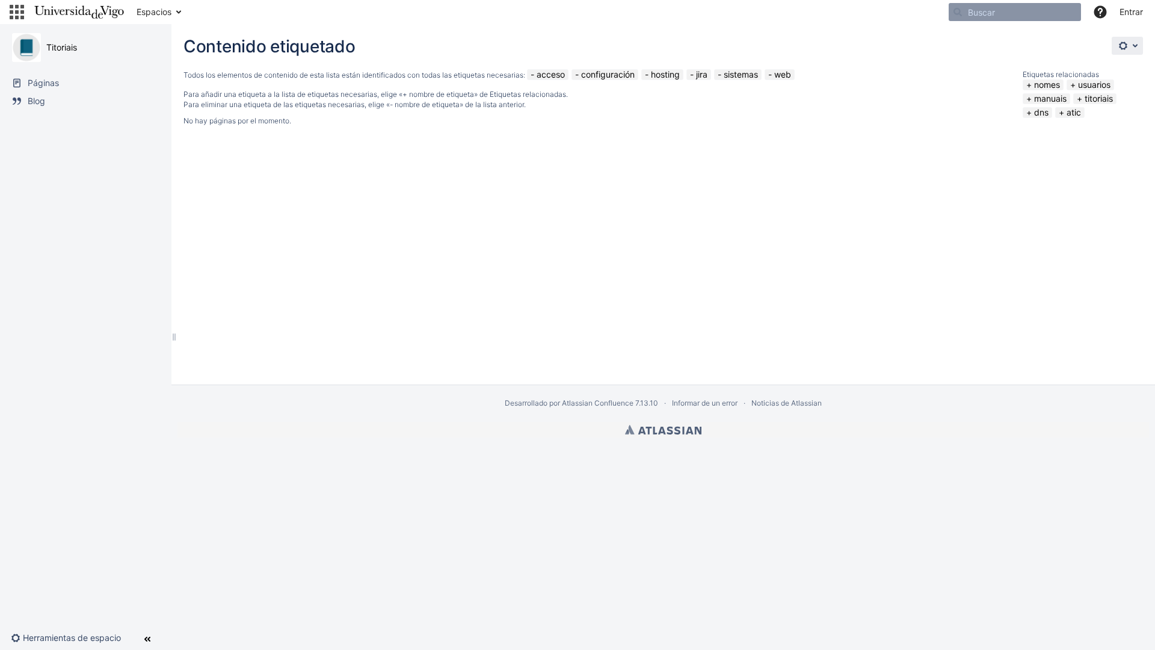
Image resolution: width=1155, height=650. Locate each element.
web (782, 74)
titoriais (1099, 98)
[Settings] (1127, 46)
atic (1074, 112)
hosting (665, 74)
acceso (551, 74)
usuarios (1094, 84)
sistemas (741, 74)
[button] (17, 12)
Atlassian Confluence (597, 402)
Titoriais (61, 47)
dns (1041, 112)
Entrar (1131, 12)
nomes (1047, 84)
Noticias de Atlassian (786, 402)
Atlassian (663, 430)
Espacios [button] (154, 12)
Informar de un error (705, 402)
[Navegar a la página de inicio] (79, 12)
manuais (1050, 98)
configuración (608, 74)
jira (701, 74)
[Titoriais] (26, 47)
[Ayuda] (1100, 12)
